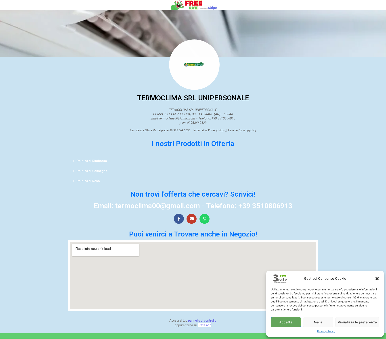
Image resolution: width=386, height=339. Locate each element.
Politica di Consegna (92, 171)
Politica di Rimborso (92, 161)
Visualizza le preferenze (357, 322)
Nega (318, 322)
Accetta (285, 322)
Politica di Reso (88, 181)
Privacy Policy (326, 331)
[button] (377, 278)
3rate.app (204, 325)
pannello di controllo (202, 320)
